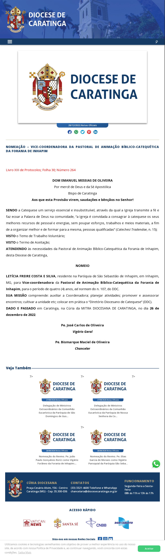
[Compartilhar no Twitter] (83, 132)
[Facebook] (100, 539)
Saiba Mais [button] (24, 552)
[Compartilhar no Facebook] (70, 132)
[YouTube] (110, 539)
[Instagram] (105, 539)
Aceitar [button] (149, 548)
